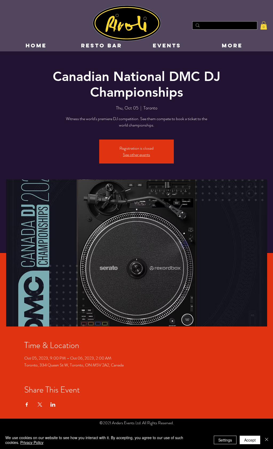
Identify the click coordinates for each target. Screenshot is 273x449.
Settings (225, 440)
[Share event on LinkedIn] (52, 404)
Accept (250, 440)
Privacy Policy (31, 442)
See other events (136, 155)
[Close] (266, 440)
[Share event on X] (39, 404)
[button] (263, 25)
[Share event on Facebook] (26, 404)
